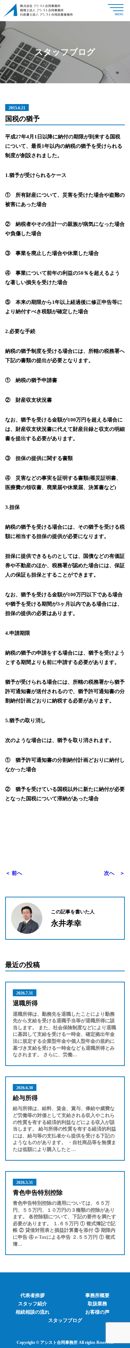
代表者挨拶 (32, 1295)
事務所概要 (97, 1295)
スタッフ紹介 (32, 1303)
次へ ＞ (114, 873)
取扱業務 (97, 1303)
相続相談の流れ (33, 1312)
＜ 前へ (13, 873)
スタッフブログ (65, 1320)
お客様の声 (97, 1312)
